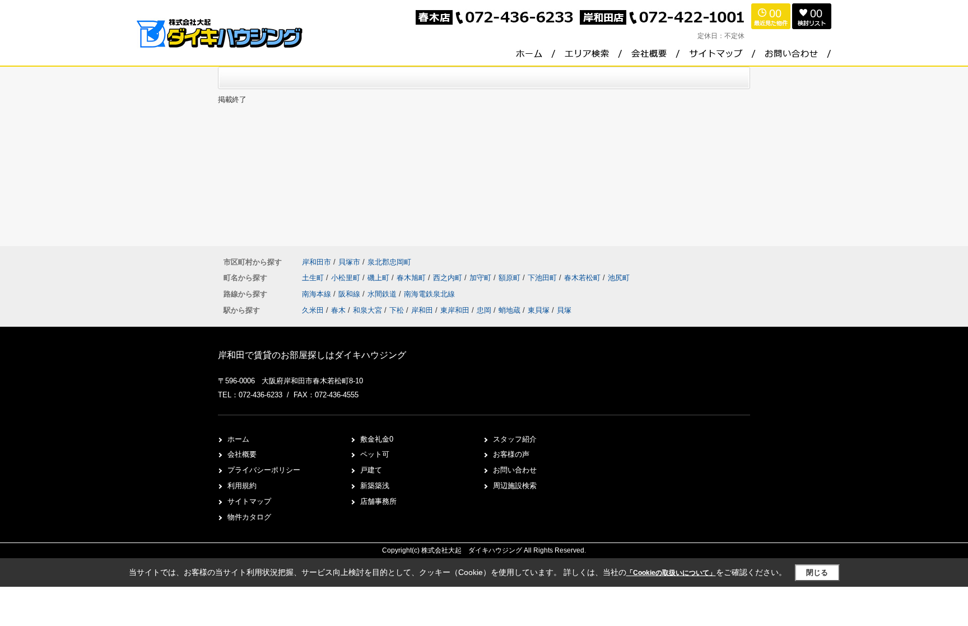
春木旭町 (412, 277)
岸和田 (422, 310)
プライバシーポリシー (263, 470)
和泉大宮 (367, 310)
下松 (396, 310)
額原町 (511, 277)
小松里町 (346, 277)
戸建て (371, 470)
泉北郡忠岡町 (389, 262)
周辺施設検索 (515, 485)
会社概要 (242, 454)
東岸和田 (454, 310)
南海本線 (317, 294)
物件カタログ (249, 517)
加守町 (481, 277)
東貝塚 (539, 310)
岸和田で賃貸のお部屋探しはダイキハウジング (312, 355)
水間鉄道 (383, 294)
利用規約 (242, 485)
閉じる (817, 572)
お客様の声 (511, 454)
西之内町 (448, 277)
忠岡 (484, 310)
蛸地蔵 (509, 310)
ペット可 (374, 454)
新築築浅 (374, 485)
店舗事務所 (378, 501)
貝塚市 (349, 262)
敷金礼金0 (376, 439)
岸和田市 (316, 262)
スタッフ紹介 (515, 439)
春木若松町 (583, 277)
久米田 (313, 310)
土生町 (314, 277)
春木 (338, 310)
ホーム (238, 439)
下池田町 (543, 277)
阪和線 (350, 294)
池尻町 (619, 277)
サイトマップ (249, 501)
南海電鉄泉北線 (429, 294)
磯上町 (379, 277)
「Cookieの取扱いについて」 (671, 573)
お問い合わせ (515, 470)
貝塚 (564, 310)
